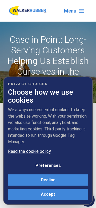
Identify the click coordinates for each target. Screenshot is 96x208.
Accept (48, 194)
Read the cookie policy (29, 151)
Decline (48, 179)
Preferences (48, 165)
